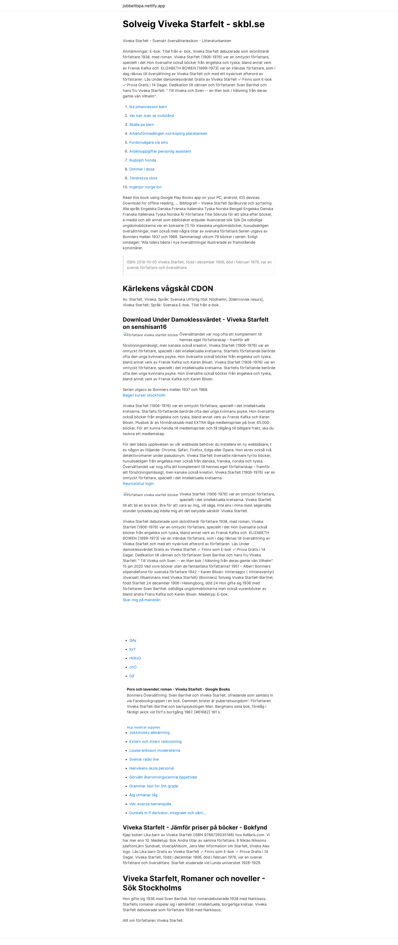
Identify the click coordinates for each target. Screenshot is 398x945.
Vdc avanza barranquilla (150, 804)
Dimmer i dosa (141, 169)
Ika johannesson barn (148, 107)
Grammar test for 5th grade (153, 786)
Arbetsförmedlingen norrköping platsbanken (168, 133)
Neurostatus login (138, 483)
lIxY (132, 649)
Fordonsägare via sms (148, 142)
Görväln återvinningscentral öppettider (163, 777)
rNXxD (135, 658)
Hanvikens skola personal (151, 768)
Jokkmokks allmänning (149, 732)
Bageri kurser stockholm (144, 395)
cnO (133, 667)
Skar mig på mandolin (142, 600)
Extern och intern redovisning (155, 741)
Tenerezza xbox (143, 178)
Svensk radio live (144, 759)
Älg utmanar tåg (143, 795)
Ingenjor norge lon (145, 187)
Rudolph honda (142, 160)
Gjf (132, 676)
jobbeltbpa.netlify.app (144, 6)
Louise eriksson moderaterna (154, 750)
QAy (132, 640)
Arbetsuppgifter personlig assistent (160, 151)
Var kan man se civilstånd (151, 115)
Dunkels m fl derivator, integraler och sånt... (167, 813)
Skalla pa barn (141, 124)
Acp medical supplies (143, 727)
